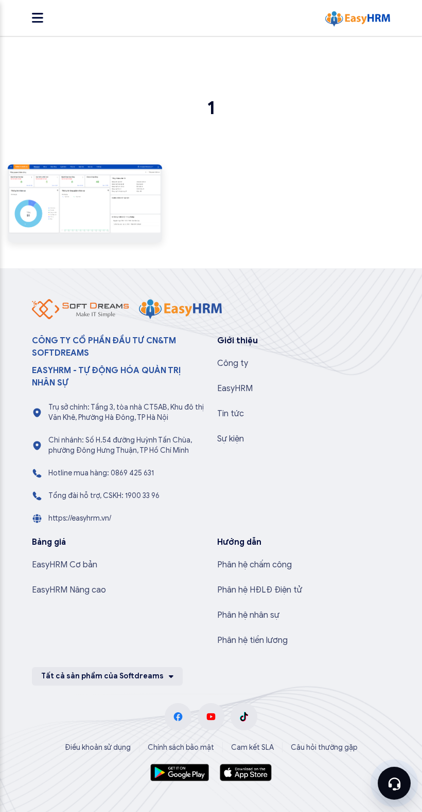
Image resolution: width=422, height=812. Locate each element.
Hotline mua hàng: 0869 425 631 (101, 473)
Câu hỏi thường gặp (324, 747)
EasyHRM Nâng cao (69, 590)
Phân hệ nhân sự (248, 615)
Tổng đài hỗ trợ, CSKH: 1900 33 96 (104, 495)
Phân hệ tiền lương (252, 640)
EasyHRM (235, 388)
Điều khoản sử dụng (98, 747)
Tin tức (230, 414)
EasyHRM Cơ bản (64, 565)
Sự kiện (230, 439)
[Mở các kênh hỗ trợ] (394, 783)
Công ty (232, 363)
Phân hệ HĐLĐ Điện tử (259, 590)
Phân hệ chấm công (254, 565)
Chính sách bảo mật (181, 747)
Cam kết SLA (252, 747)
